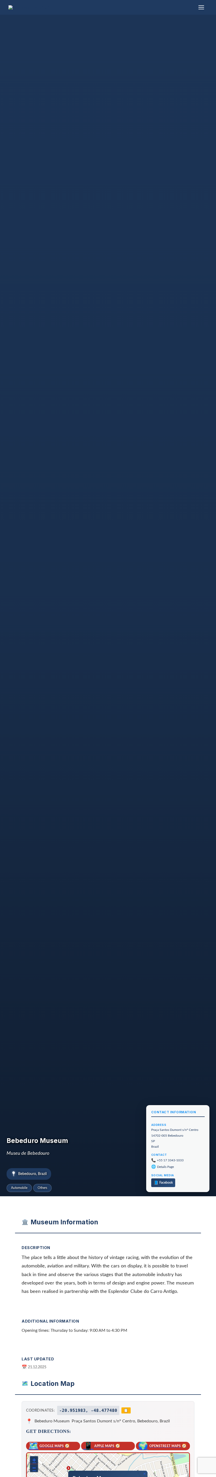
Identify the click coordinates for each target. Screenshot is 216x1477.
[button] (144, 1474)
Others (42, 1187)
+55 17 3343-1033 (170, 1160)
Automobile (19, 1187)
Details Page (165, 1166)
